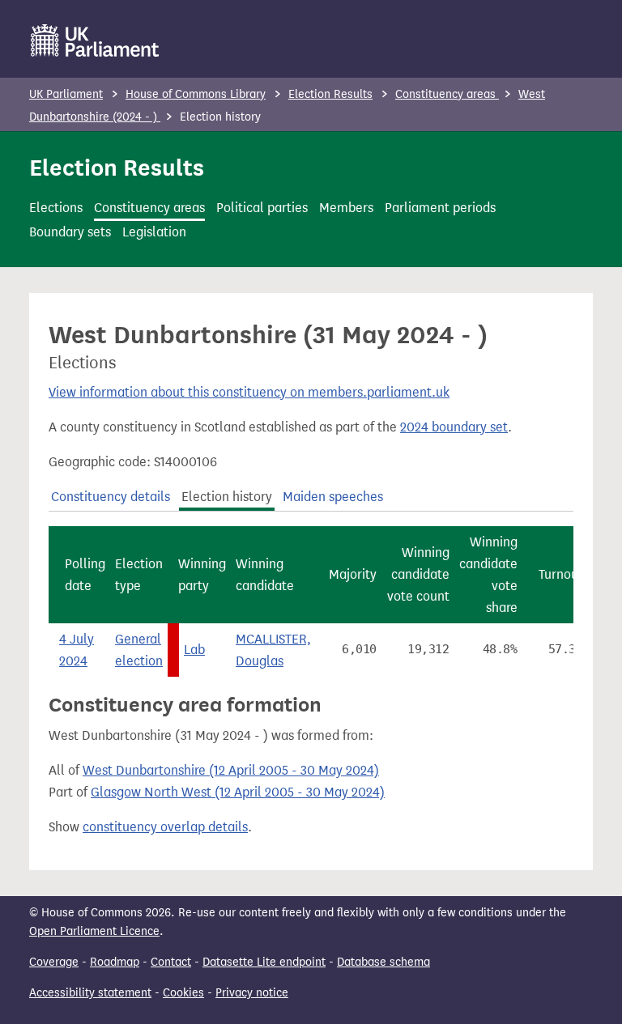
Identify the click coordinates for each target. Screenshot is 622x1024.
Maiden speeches (333, 496)
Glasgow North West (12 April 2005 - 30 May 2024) (238, 792)
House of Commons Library (196, 94)
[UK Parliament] (95, 40)
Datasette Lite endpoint (264, 962)
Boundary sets (70, 232)
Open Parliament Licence (94, 931)
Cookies (183, 993)
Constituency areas (447, 94)
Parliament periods (440, 207)
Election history (226, 496)
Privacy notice (251, 993)
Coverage (54, 962)
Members (346, 207)
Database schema (383, 962)
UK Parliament (66, 94)
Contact (171, 962)
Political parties (262, 207)
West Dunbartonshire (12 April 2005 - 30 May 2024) (231, 770)
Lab (194, 649)
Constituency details (110, 496)
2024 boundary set (454, 427)
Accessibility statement (90, 993)
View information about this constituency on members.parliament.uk (249, 392)
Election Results (330, 94)
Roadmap (114, 962)
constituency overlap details (165, 827)
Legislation (154, 232)
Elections (56, 207)
